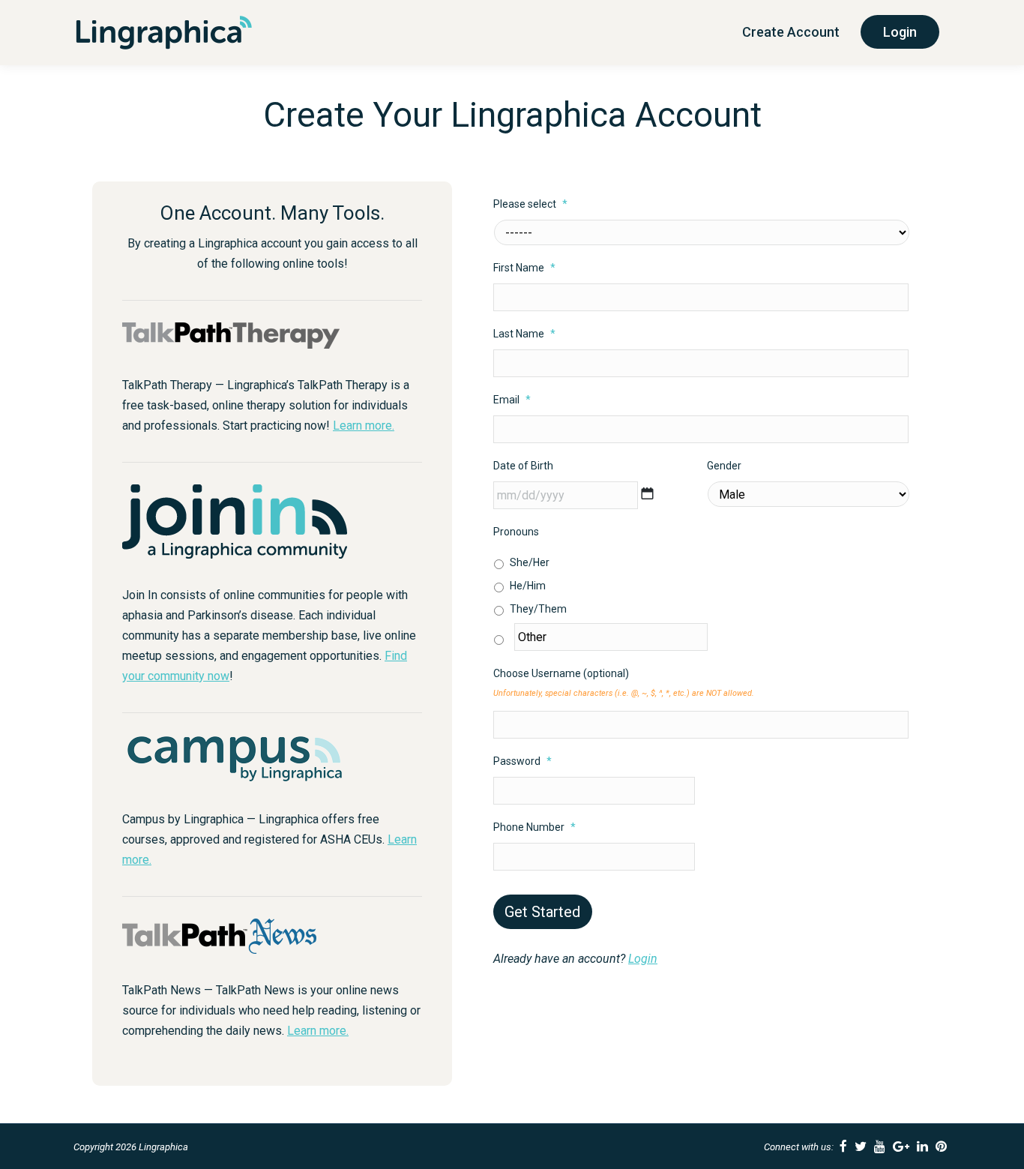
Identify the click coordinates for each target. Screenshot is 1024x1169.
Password (522, 761)
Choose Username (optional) (561, 673)
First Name (524, 268)
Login (642, 959)
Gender (724, 466)
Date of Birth (523, 466)
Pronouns (516, 532)
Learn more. (363, 425)
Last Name (524, 334)
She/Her (529, 562)
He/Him (528, 586)
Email (512, 400)
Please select (530, 204)
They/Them (538, 609)
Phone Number (534, 827)
